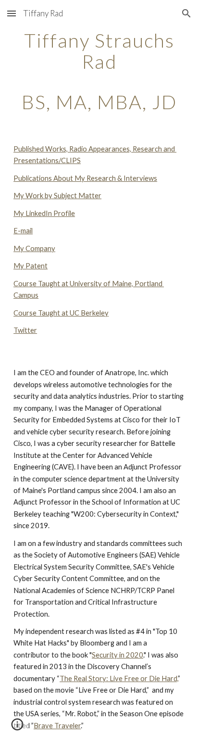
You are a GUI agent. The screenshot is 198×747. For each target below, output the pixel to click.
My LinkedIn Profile (44, 213)
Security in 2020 (117, 655)
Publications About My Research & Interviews (85, 178)
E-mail (23, 231)
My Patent (30, 266)
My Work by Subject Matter (57, 195)
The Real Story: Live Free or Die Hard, (119, 678)
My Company (34, 248)
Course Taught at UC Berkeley (61, 313)
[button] (11, 13)
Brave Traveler (57, 726)
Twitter (25, 330)
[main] (99, 71)
